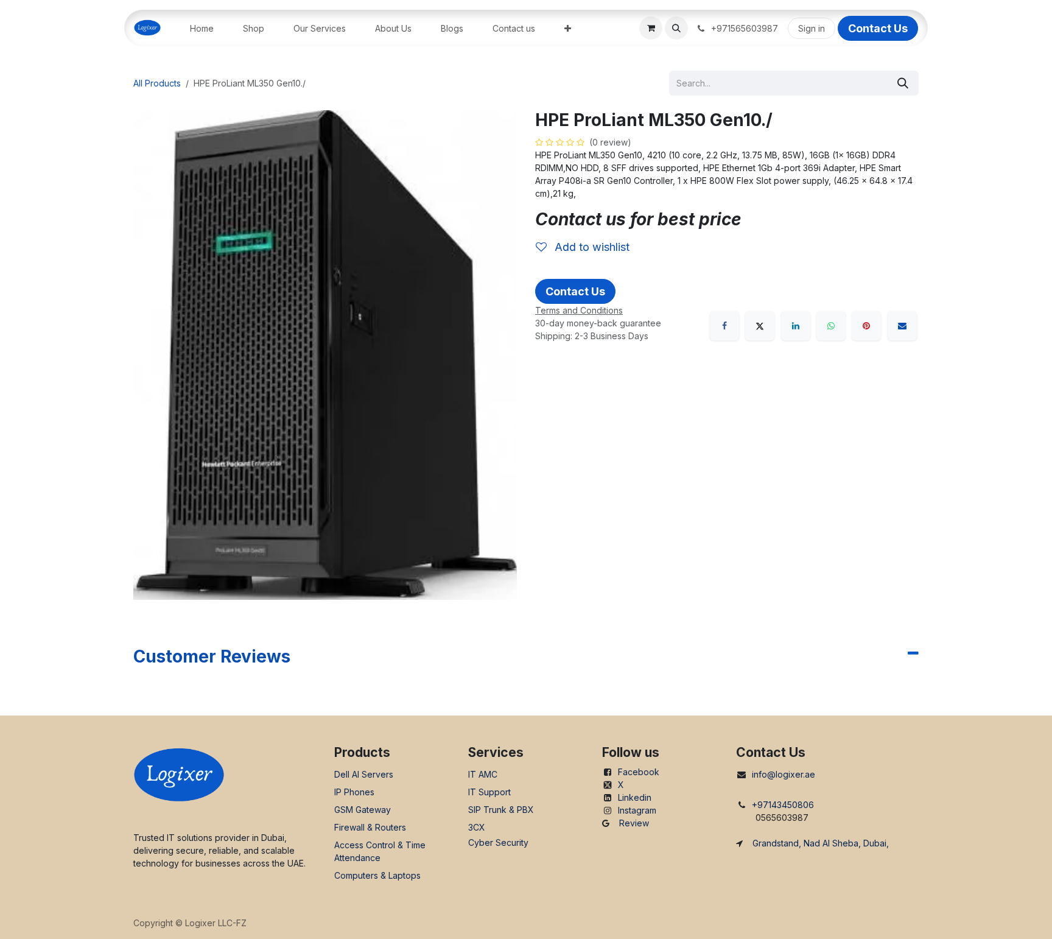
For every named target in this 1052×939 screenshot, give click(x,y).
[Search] (903, 83)
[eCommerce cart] (650, 28)
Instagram (637, 810)
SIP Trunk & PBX (501, 809)
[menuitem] (201, 28)
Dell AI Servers (363, 774)
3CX (476, 827)
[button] (676, 28)
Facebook (638, 772)
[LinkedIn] (795, 325)
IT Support (489, 792)
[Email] (902, 325)
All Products (157, 83)
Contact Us (878, 28)
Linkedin (634, 797)
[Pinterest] (866, 325)
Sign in (811, 28)
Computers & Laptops (377, 875)
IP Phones (354, 792)
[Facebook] (724, 325)
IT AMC (482, 774)
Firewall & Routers (370, 827)
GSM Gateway (362, 809)
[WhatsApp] (831, 325)
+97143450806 (783, 805)
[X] (759, 325)
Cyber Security (498, 842)
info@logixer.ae (783, 774)
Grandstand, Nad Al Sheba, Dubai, (820, 843)
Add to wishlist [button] (590, 247)
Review (634, 823)
